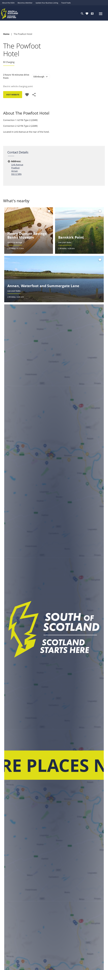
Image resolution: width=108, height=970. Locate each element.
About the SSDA (8, 3)
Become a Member (25, 3)
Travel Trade (66, 3)
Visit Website (12, 94)
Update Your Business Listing (47, 3)
